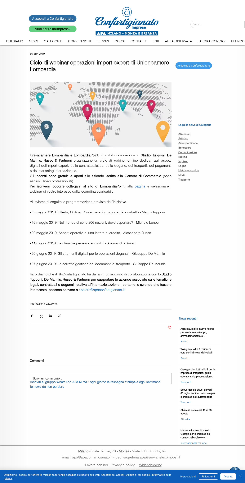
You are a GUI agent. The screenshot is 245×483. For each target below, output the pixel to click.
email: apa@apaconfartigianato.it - (88, 457)
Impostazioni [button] (188, 476)
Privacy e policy (122, 465)
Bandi (183, 341)
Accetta (228, 476)
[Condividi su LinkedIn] (50, 316)
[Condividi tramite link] (60, 316)
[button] (103, 41)
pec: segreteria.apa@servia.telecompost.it (148, 457)
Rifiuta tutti (208, 476)
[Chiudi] (240, 476)
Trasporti (185, 381)
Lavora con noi (96, 465)
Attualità (185, 419)
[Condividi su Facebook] (31, 316)
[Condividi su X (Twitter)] (41, 316)
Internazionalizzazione (43, 303)
